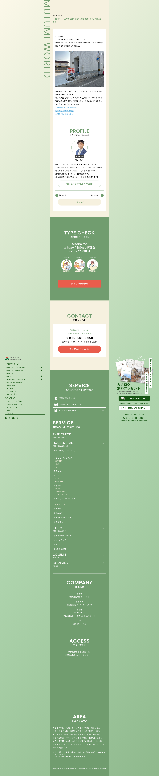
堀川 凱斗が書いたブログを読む (79, 183)
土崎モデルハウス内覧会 (64, 114)
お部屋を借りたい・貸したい (82, 404)
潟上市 (56, 727)
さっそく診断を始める (79, 283)
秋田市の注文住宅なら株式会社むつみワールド (79, 768)
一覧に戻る (79, 202)
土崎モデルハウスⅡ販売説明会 (66, 107)
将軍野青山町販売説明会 (64, 111)
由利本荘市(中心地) (93, 741)
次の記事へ (95, 195)
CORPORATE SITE (82, 410)
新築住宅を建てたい (82, 398)
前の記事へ (63, 195)
